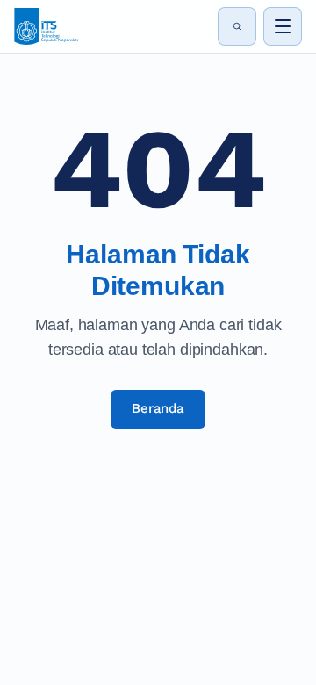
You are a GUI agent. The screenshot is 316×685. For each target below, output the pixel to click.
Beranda (158, 408)
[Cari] (237, 26)
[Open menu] (282, 26)
